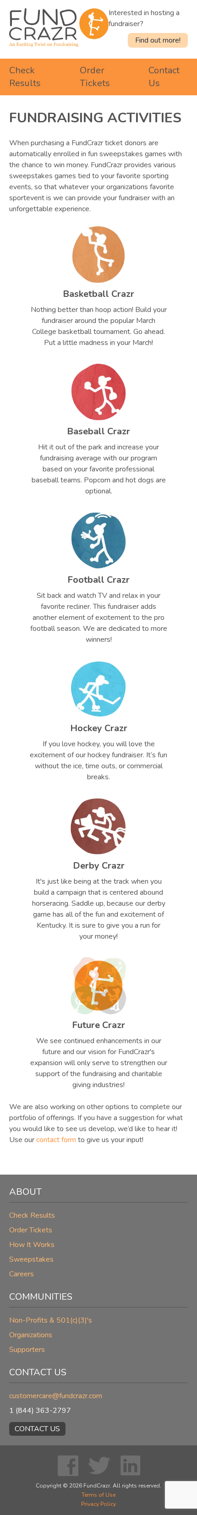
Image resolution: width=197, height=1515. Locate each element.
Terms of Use (98, 1495)
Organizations (30, 1335)
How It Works (32, 1245)
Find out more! (158, 40)
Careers (21, 1274)
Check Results (25, 76)
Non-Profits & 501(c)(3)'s (50, 1320)
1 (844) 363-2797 (40, 1411)
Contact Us (37, 1429)
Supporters (27, 1350)
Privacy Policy (98, 1504)
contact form (56, 1140)
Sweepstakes (31, 1259)
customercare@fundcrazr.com (55, 1396)
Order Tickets (95, 76)
